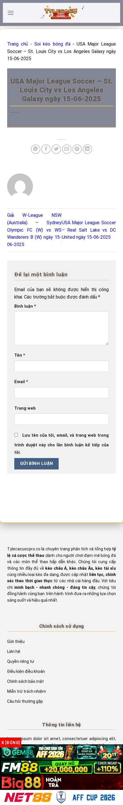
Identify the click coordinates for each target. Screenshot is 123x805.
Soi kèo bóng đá (52, 44)
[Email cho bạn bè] (67, 149)
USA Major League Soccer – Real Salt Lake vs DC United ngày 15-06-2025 (89, 230)
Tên (19, 355)
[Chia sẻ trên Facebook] (46, 149)
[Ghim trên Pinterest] (77, 149)
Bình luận (25, 306)
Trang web (25, 408)
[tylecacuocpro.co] (61, 13)
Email (21, 381)
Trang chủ (17, 44)
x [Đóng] (10, 742)
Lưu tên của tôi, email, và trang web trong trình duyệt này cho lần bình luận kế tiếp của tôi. (61, 444)
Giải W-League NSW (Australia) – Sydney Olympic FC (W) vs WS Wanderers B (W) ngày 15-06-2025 (34, 230)
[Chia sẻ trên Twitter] (56, 149)
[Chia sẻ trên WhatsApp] (35, 149)
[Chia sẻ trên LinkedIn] (87, 149)
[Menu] (10, 13)
